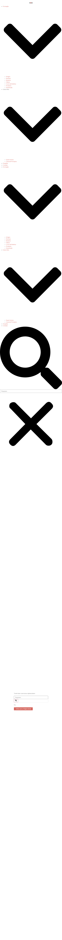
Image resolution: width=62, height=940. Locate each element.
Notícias (8, 78)
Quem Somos (10, 160)
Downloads (9, 87)
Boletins (8, 80)
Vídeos (8, 82)
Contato (5, 165)
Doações (5, 163)
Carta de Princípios (11, 161)
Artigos (8, 76)
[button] (31, 358)
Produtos (8, 86)
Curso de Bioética (11, 84)
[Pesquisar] (16, 700)
